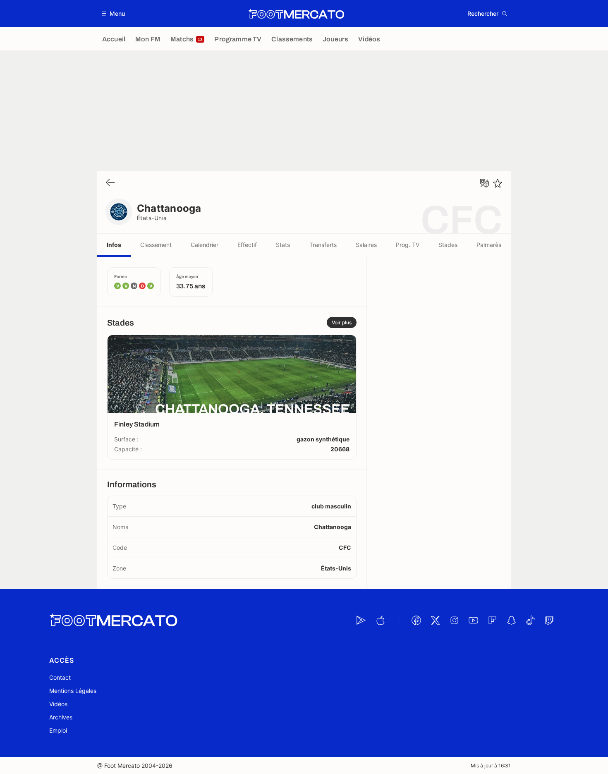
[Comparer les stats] (484, 183)
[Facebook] (416, 620)
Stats (283, 244)
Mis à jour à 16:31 (491, 765)
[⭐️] (498, 183)
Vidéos (58, 703)
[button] (113, 13)
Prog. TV (407, 244)
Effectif (247, 244)
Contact (60, 677)
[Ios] (380, 620)
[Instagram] (454, 620)
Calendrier (204, 244)
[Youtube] (473, 620)
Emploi (58, 730)
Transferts (323, 244)
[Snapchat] (511, 620)
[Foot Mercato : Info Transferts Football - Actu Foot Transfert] (296, 14)
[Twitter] (435, 620)
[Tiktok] (530, 620)
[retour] (110, 183)
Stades (447, 244)
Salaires (366, 244)
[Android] (361, 620)
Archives (60, 717)
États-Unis (152, 217)
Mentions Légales (72, 690)
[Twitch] (549, 620)
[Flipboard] (492, 620)
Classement (156, 244)
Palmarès (488, 244)
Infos (114, 244)
